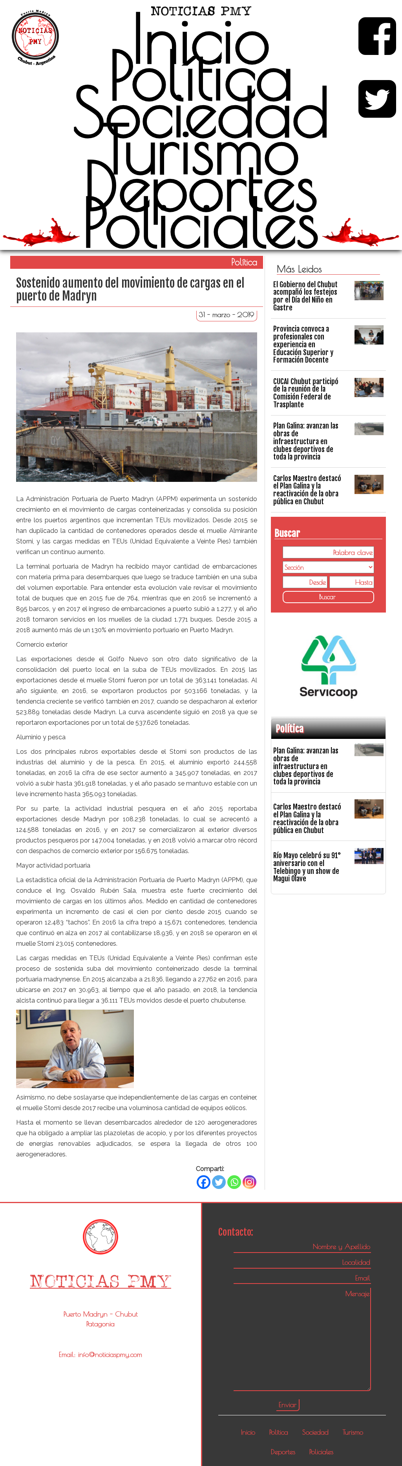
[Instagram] (249, 1182)
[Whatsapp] (234, 1182)
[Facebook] (203, 1182)
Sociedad (200, 112)
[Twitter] (219, 1182)
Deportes (201, 185)
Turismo (201, 149)
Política (201, 75)
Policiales (200, 222)
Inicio (201, 38)
